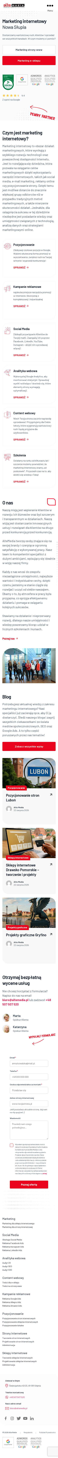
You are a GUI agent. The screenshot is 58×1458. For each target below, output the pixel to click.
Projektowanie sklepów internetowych (19, 1361)
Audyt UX (6, 1263)
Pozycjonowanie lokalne (13, 1325)
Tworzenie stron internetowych (16, 1338)
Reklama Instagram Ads (13, 1246)
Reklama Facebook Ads (13, 1243)
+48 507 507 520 (17, 1397)
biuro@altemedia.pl (18, 1408)
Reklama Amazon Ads (12, 1305)
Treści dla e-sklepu (10, 1282)
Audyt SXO (7, 1270)
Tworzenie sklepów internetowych (17, 1357)
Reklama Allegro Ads (11, 1302)
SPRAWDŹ (19, 267)
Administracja (8, 1345)
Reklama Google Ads (11, 1298)
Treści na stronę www (12, 1286)
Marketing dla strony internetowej (17, 1227)
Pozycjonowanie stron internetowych (18, 1318)
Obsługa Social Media (12, 1239)
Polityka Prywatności (47, 1432)
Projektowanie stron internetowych (18, 1341)
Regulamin (28, 1432)
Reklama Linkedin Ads (12, 1250)
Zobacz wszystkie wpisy (29, 746)
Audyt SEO (7, 1266)
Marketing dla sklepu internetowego (18, 1223)
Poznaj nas (8, 638)
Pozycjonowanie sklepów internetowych (20, 1322)
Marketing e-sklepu (29, 60)
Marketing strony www (29, 49)
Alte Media (13, 1432)
